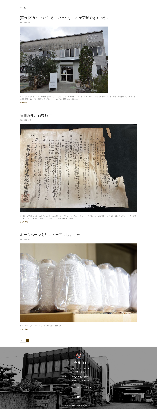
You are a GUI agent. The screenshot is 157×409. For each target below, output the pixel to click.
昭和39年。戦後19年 (36, 115)
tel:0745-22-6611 (78, 368)
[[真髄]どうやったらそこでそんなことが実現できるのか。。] (64, 59)
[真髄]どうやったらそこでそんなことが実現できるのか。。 (67, 18)
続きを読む (24, 102)
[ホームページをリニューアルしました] (78, 282)
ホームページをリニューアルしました (50, 235)
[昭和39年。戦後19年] (78, 168)
